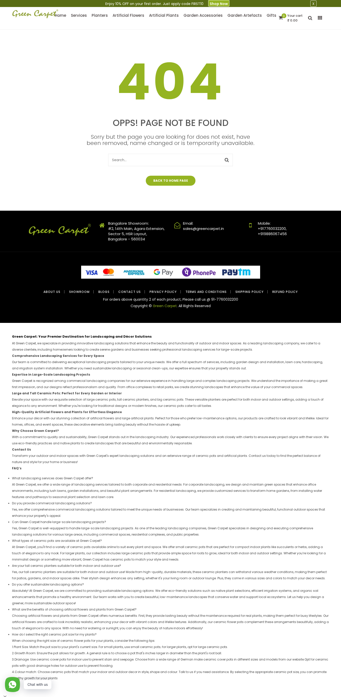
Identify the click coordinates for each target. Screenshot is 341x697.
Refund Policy (285, 291)
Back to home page (170, 180)
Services (79, 15)
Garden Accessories (203, 15)
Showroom (79, 291)
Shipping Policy (249, 291)
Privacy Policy (163, 291)
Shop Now (219, 3)
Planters (100, 15)
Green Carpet (165, 305)
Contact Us (129, 291)
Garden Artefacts (244, 15)
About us (51, 291)
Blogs (104, 291)
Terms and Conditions (206, 291)
